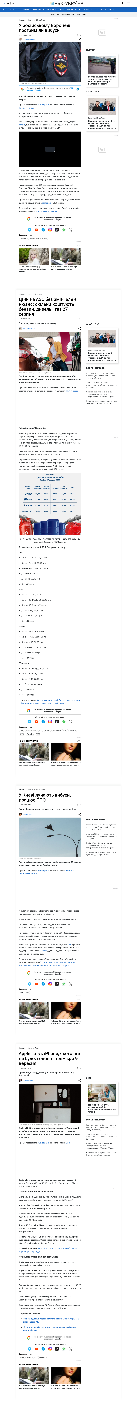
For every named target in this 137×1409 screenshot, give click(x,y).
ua (4, 3)
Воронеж (23, 238)
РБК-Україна (43, 104)
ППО (27, 992)
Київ (69, 944)
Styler (94, 9)
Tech (37, 1048)
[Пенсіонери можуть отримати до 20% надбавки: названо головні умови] (102, 1093)
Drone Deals (55, 14)
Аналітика (38, 9)
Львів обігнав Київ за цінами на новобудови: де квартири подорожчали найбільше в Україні (100, 394)
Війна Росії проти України (38, 238)
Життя (70, 9)
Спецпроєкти (107, 9)
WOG (38, 734)
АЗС (40, 730)
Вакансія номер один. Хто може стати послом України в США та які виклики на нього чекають (102, 124)
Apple (22, 1357)
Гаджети (42, 1357)
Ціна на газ (72, 730)
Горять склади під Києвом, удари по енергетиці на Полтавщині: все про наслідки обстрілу (102, 80)
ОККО (22, 734)
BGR (68, 1143)
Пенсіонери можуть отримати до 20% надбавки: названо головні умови (102, 1108)
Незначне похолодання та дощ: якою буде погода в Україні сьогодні (101, 402)
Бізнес (61, 9)
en (8, 3)
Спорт (78, 9)
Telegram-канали (26, 108)
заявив (22, 125)
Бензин (47, 730)
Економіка (38, 294)
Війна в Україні (81, 14)
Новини (27, 9)
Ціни (21, 730)
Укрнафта (30, 734)
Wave (86, 9)
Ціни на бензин (31, 730)
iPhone (29, 1357)
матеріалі (46, 203)
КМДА (69, 870)
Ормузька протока (68, 14)
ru (12, 3)
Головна (22, 20)
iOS (35, 1357)
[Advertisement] (50, 409)
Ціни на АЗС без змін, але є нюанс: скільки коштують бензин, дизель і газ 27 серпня (101, 384)
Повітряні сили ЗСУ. (28, 873)
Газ (64, 730)
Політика (51, 9)
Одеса (44, 950)
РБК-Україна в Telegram (47, 211)
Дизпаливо (57, 730)
